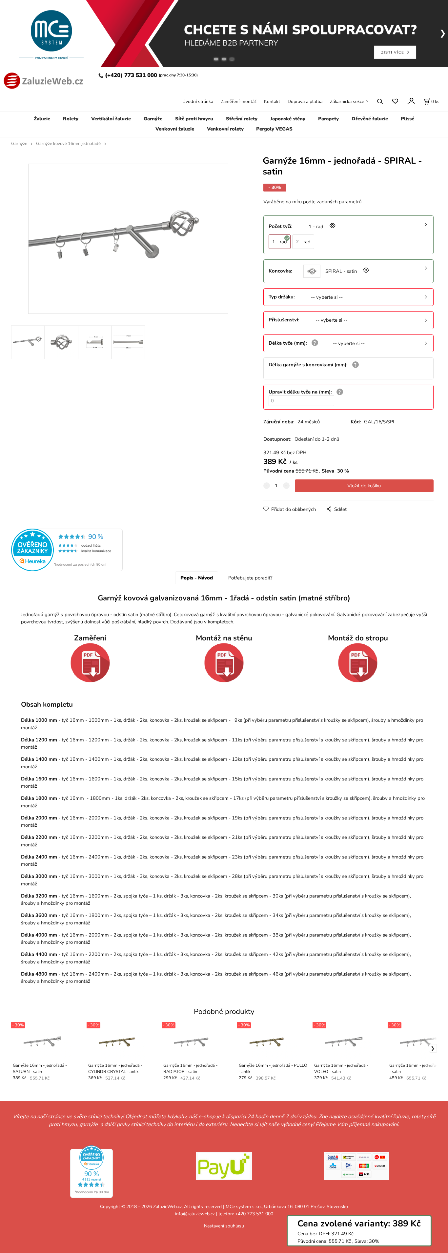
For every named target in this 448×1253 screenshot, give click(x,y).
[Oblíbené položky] (395, 101)
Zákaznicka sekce (347, 101)
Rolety (70, 118)
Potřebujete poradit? (250, 578)
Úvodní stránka (197, 101)
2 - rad (303, 241)
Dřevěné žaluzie (370, 118)
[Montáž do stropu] (358, 662)
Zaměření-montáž (238, 101)
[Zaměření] (90, 662)
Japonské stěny (287, 118)
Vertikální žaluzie (111, 118)
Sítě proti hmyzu (194, 118)
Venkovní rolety (225, 129)
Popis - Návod (196, 578)
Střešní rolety (241, 118)
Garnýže (153, 118)
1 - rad (279, 241)
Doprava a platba (305, 101)
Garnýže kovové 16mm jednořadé (68, 144)
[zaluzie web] (42, 80)
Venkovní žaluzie (174, 129)
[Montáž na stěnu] (224, 662)
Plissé (407, 118)
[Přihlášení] (411, 101)
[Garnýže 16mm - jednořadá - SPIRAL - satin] (128, 238)
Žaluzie (42, 118)
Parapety (328, 118)
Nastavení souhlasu (224, 1226)
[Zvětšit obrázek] (332, 226)
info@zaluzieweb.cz (194, 1214)
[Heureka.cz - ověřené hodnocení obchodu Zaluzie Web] (67, 549)
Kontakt (272, 101)
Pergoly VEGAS (274, 129)
